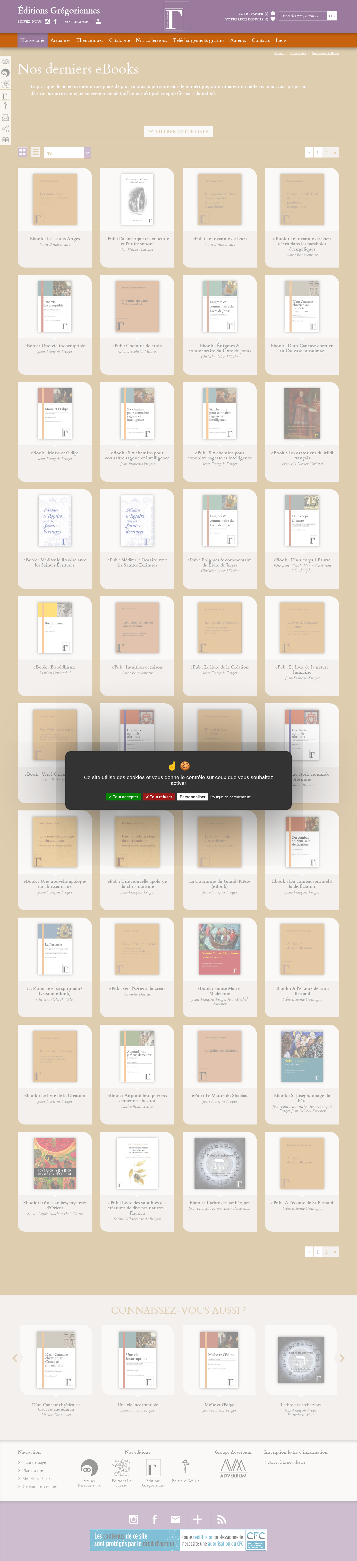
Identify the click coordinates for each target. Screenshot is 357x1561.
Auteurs (238, 40)
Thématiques (89, 40)
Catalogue (119, 40)
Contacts (261, 40)
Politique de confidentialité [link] (230, 797)
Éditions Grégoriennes (59, 10)
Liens (281, 40)
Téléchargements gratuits (198, 40)
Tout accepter (125, 797)
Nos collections (151, 40)
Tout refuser (160, 797)
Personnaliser (192, 797)
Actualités (60, 40)
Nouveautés (32, 40)
